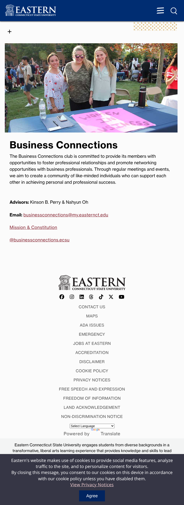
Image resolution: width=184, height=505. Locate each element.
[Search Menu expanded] (174, 11)
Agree (92, 495)
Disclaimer (92, 361)
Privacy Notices (92, 380)
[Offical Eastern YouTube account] (121, 297)
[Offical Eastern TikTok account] (101, 297)
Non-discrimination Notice (92, 416)
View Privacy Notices (92, 485)
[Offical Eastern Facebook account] (62, 297)
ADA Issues (92, 325)
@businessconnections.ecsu (39, 240)
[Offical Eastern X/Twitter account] (111, 297)
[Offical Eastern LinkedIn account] (82, 297)
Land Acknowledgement (92, 407)
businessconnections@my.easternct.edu (65, 215)
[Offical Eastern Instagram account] (72, 297)
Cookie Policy (92, 370)
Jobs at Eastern (92, 343)
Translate (110, 433)
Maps (92, 316)
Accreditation (92, 352)
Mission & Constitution (33, 227)
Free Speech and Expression (92, 389)
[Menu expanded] (160, 11)
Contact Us (92, 306)
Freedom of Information (92, 398)
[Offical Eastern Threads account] (91, 297)
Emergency (92, 334)
